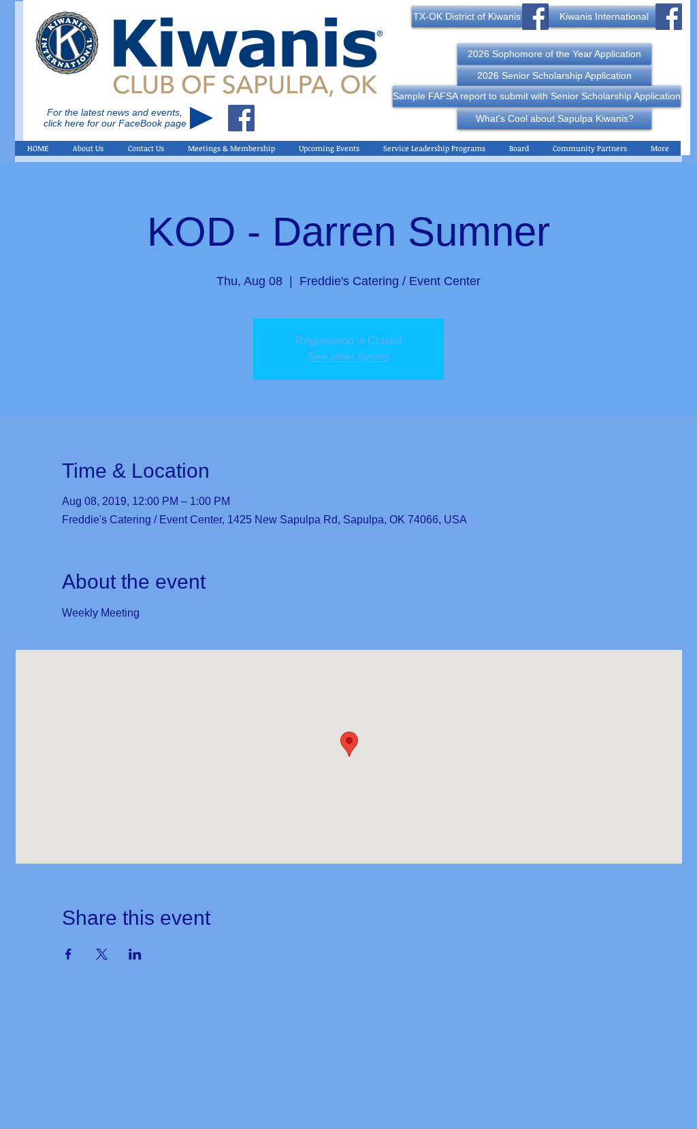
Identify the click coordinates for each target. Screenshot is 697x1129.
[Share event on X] (101, 954)
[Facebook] (241, 118)
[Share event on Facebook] (68, 954)
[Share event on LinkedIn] (135, 954)
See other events (348, 357)
